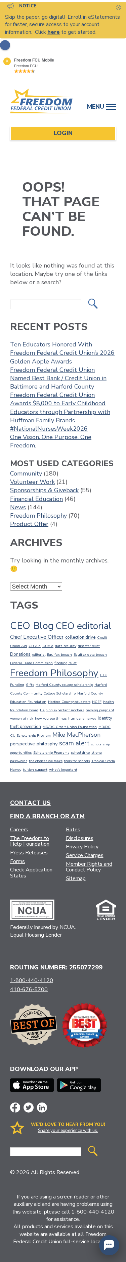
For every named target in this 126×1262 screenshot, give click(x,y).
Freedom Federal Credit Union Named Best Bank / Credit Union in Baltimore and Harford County (58, 378)
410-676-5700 (29, 989)
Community (26, 473)
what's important (63, 769)
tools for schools (77, 760)
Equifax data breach (90, 654)
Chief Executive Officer (37, 637)
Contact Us (30, 803)
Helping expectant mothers (62, 710)
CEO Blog (32, 625)
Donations (20, 654)
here (53, 32)
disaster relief (89, 645)
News (18, 507)
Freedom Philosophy (38, 516)
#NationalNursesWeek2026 (49, 429)
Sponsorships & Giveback (44, 490)
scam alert (74, 743)
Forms (17, 861)
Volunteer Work (32, 482)
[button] (109, 1245)
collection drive (80, 637)
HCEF (96, 701)
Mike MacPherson (76, 735)
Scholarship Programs (51, 752)
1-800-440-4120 (31, 980)
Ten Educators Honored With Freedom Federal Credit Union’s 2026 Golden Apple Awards (62, 352)
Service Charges (84, 855)
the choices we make (45, 760)
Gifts (30, 684)
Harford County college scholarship (64, 684)
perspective (22, 743)
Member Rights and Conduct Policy (89, 867)
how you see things (51, 718)
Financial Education (36, 499)
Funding (17, 684)
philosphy (47, 743)
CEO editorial (83, 626)
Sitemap (76, 878)
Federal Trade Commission (31, 662)
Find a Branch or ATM (47, 816)
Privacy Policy (82, 846)
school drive (80, 752)
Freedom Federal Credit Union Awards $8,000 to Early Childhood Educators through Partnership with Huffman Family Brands (60, 407)
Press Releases (29, 852)
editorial (38, 654)
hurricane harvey (82, 718)
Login (63, 133)
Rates (73, 829)
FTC (103, 674)
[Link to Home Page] (41, 102)
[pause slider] (5, 45)
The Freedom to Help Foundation (29, 841)
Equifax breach (59, 654)
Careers (19, 829)
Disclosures (79, 838)
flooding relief (65, 662)
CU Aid (35, 645)
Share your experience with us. (68, 1131)
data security (65, 645)
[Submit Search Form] (92, 304)
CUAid (47, 645)
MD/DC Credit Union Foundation (70, 726)
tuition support (35, 769)
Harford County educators (69, 701)
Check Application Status (31, 872)
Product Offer (29, 524)
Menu (96, 107)
